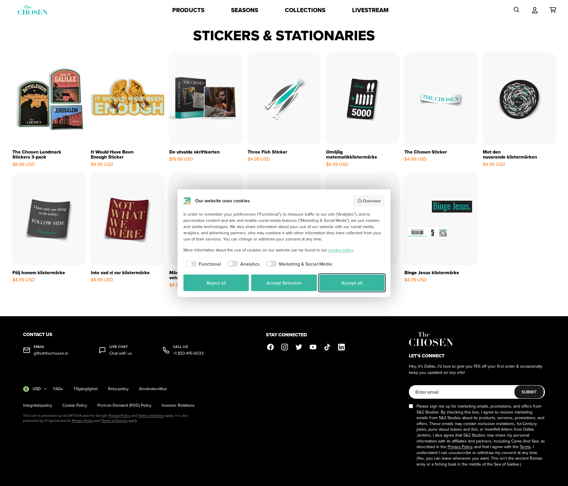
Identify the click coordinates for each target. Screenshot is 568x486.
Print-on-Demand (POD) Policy (124, 405)
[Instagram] (285, 347)
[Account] (535, 10)
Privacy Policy (119, 415)
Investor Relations (178, 405)
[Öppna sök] (516, 10)
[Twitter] (299, 347)
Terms (525, 447)
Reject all (216, 283)
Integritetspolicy (37, 405)
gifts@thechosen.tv (51, 353)
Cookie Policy (74, 405)
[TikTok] (327, 347)
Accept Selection (284, 283)
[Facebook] (270, 347)
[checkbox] (202, 263)
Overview (371, 201)
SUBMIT (529, 392)
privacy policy (340, 250)
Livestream (370, 10)
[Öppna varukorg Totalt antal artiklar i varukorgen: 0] (553, 10)
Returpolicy (118, 389)
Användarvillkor (153, 389)
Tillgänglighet (85, 389)
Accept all (351, 283)
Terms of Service (151, 415)
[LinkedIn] (341, 347)
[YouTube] (313, 347)
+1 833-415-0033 (188, 353)
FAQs (58, 389)
